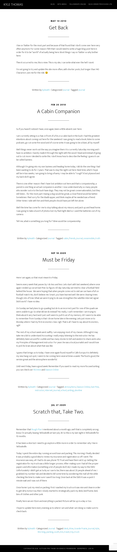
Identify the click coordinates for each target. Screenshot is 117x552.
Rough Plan (36, 429)
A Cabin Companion (58, 111)
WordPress (82, 548)
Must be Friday (58, 259)
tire (61, 532)
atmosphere (70, 387)
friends (72, 238)
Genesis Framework (67, 548)
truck (76, 532)
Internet (49, 390)
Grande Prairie (80, 529)
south (56, 532)
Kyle (97, 529)
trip (72, 532)
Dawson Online (52, 370)
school (64, 390)
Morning (41, 532)
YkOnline (37, 370)
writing (70, 390)
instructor (39, 390)
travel (66, 532)
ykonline (78, 390)
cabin (66, 238)
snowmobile (89, 238)
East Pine (95, 387)
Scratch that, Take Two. (58, 411)
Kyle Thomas (13, 4)
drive (71, 529)
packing (49, 532)
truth (97, 238)
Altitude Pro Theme (47, 548)
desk (66, 529)
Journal (66, 90)
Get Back (58, 27)
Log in (90, 548)
